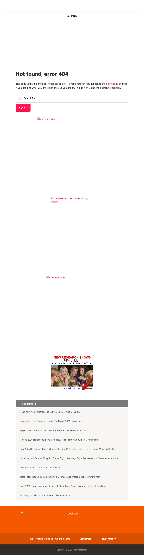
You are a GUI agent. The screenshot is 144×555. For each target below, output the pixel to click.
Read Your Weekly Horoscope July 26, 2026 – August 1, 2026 (50, 412)
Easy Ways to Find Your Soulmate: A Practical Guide (45, 495)
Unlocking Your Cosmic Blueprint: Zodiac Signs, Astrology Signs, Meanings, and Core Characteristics (69, 458)
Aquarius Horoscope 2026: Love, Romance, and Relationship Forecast (54, 430)
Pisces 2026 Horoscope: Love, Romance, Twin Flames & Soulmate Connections (59, 439)
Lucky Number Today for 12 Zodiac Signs (40, 467)
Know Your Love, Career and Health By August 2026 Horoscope (51, 421)
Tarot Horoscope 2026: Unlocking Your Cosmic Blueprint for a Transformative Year (60, 477)
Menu (74, 16)
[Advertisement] (72, 41)
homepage (112, 83)
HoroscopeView (72, 5)
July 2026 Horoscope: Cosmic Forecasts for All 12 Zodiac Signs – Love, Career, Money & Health (67, 449)
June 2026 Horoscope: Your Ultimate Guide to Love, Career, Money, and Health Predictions (64, 486)
